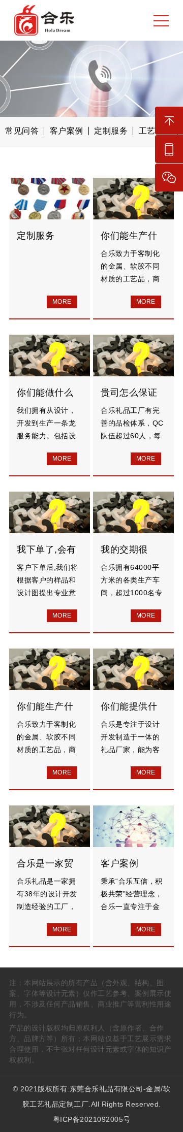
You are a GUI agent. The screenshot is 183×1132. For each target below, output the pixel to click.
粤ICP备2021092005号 (92, 1119)
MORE (62, 301)
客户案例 (66, 131)
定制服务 (111, 131)
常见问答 (22, 131)
